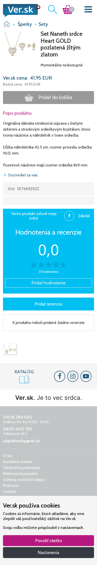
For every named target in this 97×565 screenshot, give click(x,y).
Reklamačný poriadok (20, 473)
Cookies (9, 491)
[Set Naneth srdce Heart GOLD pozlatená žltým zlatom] (9, 349)
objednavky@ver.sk (21, 441)
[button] (20, 43)
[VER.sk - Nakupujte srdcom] (20, 10)
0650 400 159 (17, 429)
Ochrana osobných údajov (24, 479)
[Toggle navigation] (88, 10)
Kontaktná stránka (17, 462)
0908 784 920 (17, 417)
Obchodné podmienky (21, 467)
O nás (7, 456)
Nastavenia (48, 552)
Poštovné (11, 485)
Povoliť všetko (48, 540)
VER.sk (6, 24)
